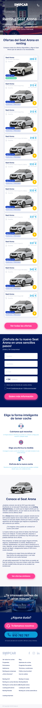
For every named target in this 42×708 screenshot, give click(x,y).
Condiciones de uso (16, 388)
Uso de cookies (23, 674)
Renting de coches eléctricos (10, 685)
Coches (8, 11)
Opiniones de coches (25, 662)
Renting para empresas (9, 671)
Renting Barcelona (24, 685)
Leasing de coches (24, 687)
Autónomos (6, 668)
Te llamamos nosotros (22, 625)
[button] (21, 6)
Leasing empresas (8, 695)
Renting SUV (6, 679)
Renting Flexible (7, 690)
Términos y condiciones (26, 668)
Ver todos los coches (8, 659)
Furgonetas (6, 662)
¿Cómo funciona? (8, 674)
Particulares (6, 665)
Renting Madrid (23, 682)
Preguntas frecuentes (25, 665)
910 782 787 (38, 5)
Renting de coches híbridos (10, 682)
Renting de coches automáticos (26, 690)
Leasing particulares (8, 687)
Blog (20, 659)
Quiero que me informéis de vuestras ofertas (19, 385)
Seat (13, 11)
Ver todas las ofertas (21, 325)
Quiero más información (21, 396)
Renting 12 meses (24, 679)
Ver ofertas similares (21, 576)
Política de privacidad (30, 388)
